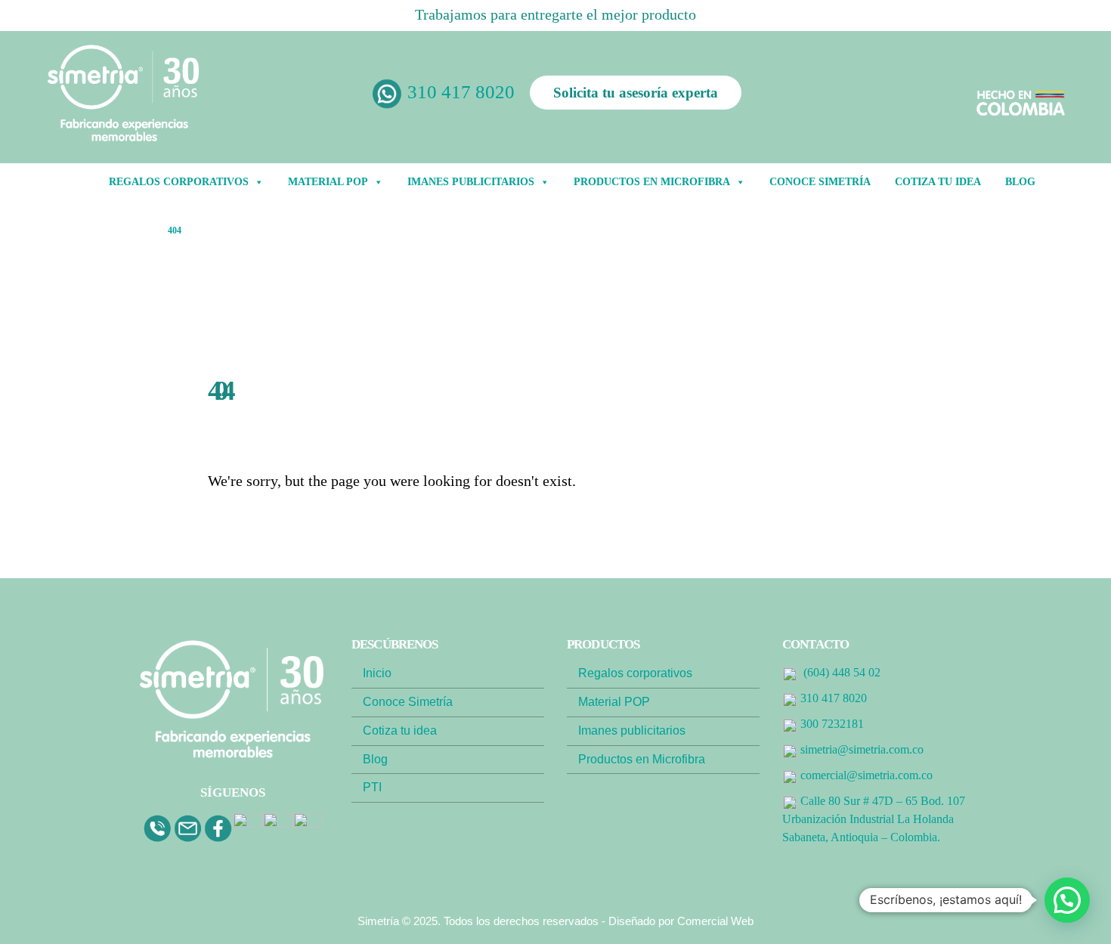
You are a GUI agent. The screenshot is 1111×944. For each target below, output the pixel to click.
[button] (1067, 900)
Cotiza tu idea (938, 181)
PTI (372, 787)
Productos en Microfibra (652, 181)
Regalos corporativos (635, 673)
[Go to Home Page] (141, 230)
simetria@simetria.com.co (862, 749)
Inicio (377, 673)
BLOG (1020, 181)
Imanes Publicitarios (470, 181)
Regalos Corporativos (179, 181)
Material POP (328, 181)
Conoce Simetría (820, 181)
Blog (375, 759)
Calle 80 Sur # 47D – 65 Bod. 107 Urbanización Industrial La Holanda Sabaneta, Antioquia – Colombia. (873, 818)
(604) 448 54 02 (841, 672)
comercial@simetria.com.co (866, 775)
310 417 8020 (461, 92)
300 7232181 (832, 723)
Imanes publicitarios (631, 730)
